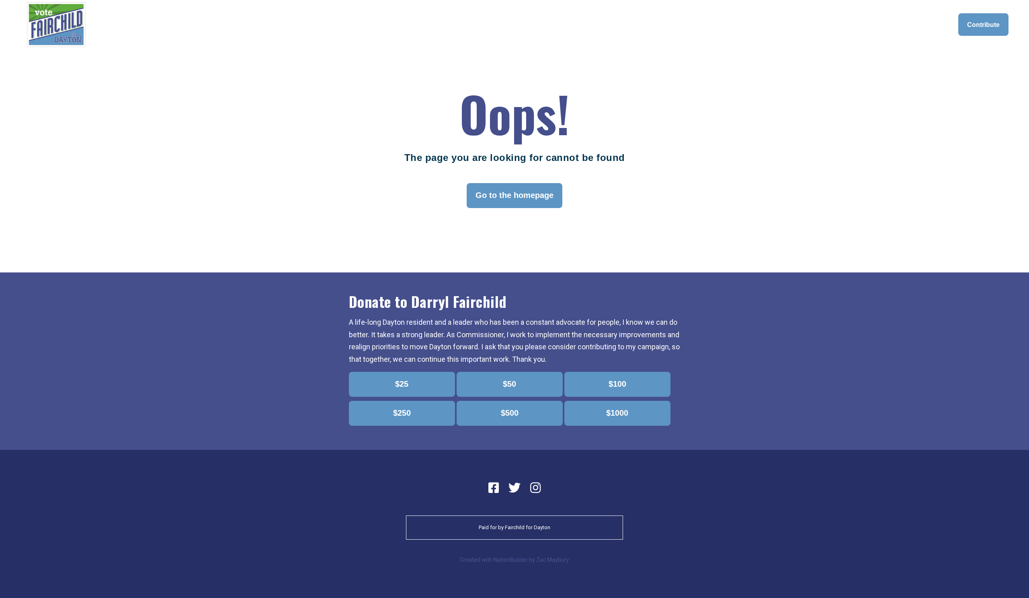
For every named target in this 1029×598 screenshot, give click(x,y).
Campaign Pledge (832, 24)
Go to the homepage (514, 195)
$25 (401, 383)
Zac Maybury (552, 560)
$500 (510, 412)
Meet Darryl (703, 24)
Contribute (983, 24)
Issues (743, 24)
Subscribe (929, 24)
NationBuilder (511, 560)
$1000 (617, 412)
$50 (509, 383)
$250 (402, 412)
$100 (617, 383)
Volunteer (886, 24)
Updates (779, 24)
